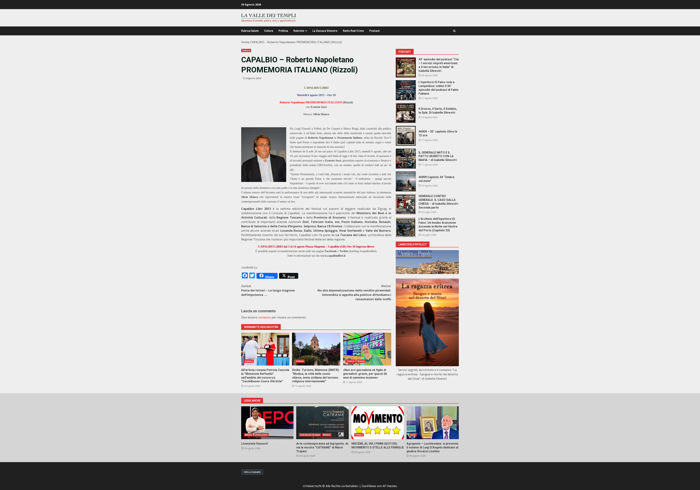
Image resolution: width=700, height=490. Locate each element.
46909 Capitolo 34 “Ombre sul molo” (406, 181)
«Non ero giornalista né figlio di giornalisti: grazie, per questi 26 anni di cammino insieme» (367, 349)
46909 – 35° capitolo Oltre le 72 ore (406, 136)
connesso (264, 317)
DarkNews (369, 486)
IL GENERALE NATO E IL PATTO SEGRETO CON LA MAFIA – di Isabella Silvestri (406, 159)
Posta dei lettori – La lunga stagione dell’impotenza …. (268, 290)
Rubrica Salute (250, 30)
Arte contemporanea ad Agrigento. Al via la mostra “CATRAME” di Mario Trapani (322, 422)
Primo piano (261, 434)
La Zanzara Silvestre (324, 30)
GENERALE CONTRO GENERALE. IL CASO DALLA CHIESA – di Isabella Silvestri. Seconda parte (406, 204)
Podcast (374, 30)
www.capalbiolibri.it (332, 255)
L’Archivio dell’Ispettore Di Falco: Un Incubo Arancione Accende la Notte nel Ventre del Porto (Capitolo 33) (406, 227)
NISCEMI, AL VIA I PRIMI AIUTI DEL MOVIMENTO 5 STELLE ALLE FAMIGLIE (377, 422)
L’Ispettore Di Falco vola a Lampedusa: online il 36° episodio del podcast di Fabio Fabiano (406, 90)
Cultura (268, 30)
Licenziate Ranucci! (267, 422)
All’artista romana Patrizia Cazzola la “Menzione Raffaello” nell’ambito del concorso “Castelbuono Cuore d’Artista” (265, 349)
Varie (413, 434)
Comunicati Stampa (310, 434)
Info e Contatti (252, 472)
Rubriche (298, 30)
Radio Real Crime (353, 30)
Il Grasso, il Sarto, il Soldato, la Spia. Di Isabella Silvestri (406, 113)
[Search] (454, 30)
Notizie (361, 361)
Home (245, 42)
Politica (283, 30)
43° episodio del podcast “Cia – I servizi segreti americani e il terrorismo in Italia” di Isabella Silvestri (406, 67)
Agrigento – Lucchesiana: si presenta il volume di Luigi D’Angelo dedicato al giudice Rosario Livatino (433, 422)
